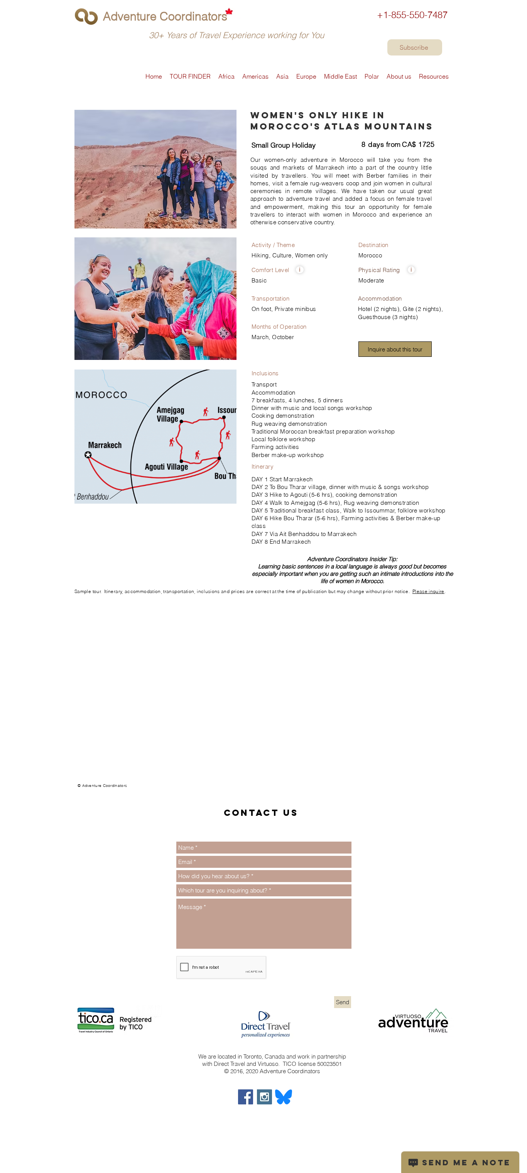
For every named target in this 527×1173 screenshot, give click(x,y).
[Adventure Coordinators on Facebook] (245, 1096)
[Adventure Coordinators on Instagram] (264, 1096)
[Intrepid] (77, 789)
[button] (300, 269)
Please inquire (428, 591)
